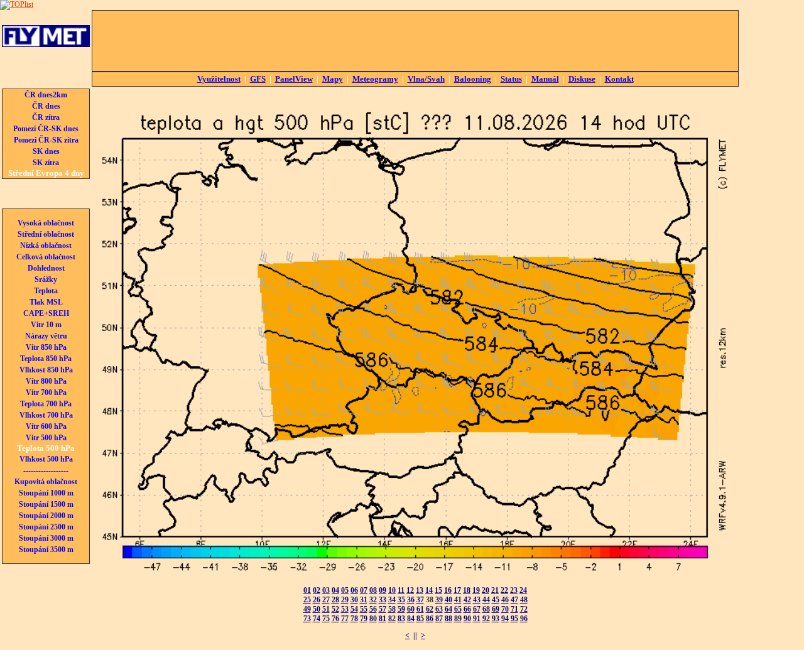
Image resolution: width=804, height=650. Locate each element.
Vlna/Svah (426, 79)
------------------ (45, 470)
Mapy (332, 79)
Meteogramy (375, 79)
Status (511, 79)
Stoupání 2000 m (46, 515)
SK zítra (46, 162)
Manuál (545, 79)
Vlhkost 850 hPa (46, 370)
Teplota (46, 290)
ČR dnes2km (45, 94)
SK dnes (46, 151)
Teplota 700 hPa (46, 403)
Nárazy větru (46, 336)
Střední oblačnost (46, 234)
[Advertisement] (415, 41)
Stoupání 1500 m (46, 504)
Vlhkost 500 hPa (46, 459)
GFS (258, 79)
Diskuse (581, 79)
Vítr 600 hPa (46, 426)
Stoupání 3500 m (46, 549)
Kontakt (619, 79)
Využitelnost (219, 79)
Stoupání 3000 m (46, 538)
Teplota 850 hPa (46, 358)
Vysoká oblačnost (46, 223)
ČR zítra (46, 117)
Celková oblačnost (45, 256)
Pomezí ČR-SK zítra (46, 140)
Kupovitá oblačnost (45, 481)
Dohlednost (46, 268)
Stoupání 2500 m (46, 527)
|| (415, 635)
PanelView (294, 79)
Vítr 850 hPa (46, 347)
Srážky (46, 279)
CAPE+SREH (46, 313)
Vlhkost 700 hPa (46, 415)
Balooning (472, 79)
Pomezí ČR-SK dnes (46, 128)
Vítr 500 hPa (46, 437)
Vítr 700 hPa (46, 392)
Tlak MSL (46, 302)
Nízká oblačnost (46, 245)
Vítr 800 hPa (46, 381)
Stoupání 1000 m (46, 493)
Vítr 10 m (46, 324)
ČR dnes (46, 106)
